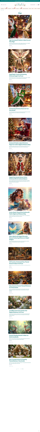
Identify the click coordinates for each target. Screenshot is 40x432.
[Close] (26, 207)
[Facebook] (17, 222)
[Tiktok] (20, 222)
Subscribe (20, 220)
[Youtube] (18, 222)
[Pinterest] (21, 222)
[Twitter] (22, 222)
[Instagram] (19, 222)
